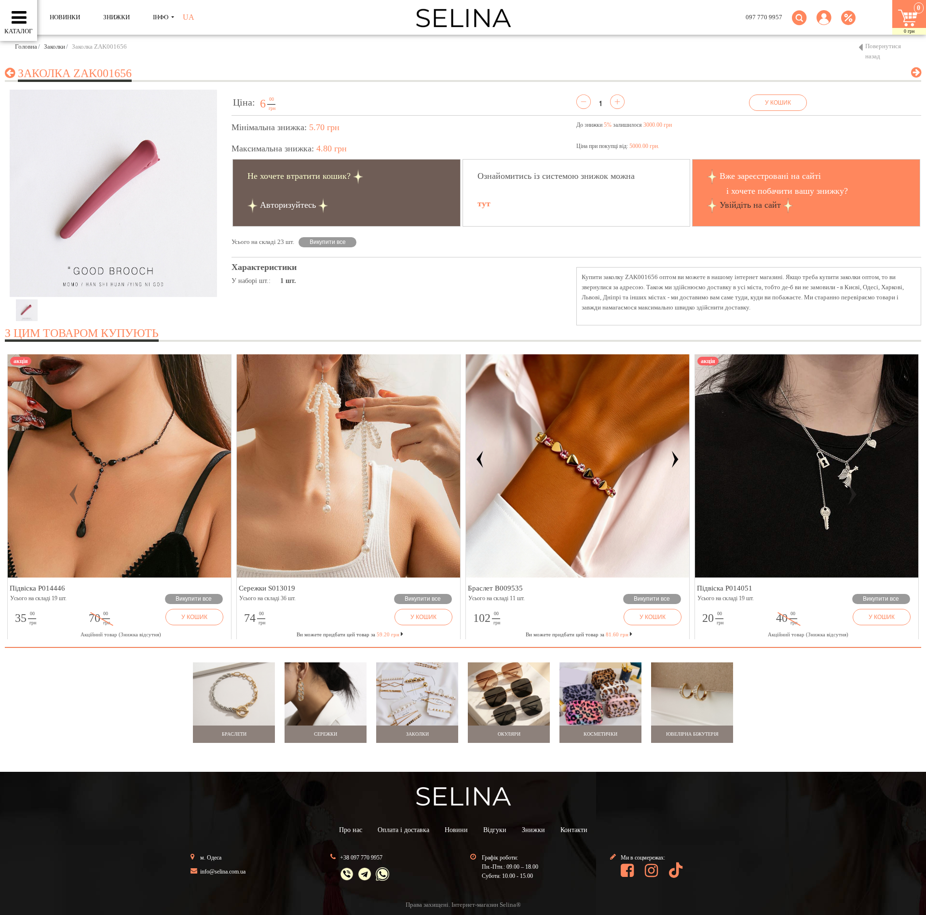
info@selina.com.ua (222, 871)
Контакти (573, 830)
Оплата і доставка (403, 830)
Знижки (533, 830)
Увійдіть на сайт (750, 205)
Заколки (54, 46)
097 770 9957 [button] (764, 17)
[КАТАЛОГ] (19, 18)
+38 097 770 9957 (361, 857)
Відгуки (494, 830)
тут (483, 203)
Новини (456, 830)
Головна (26, 46)
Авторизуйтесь (288, 205)
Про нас (350, 830)
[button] (824, 23)
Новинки (65, 17)
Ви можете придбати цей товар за (348, 634)
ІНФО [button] (161, 17)
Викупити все (328, 242)
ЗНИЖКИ (116, 17)
